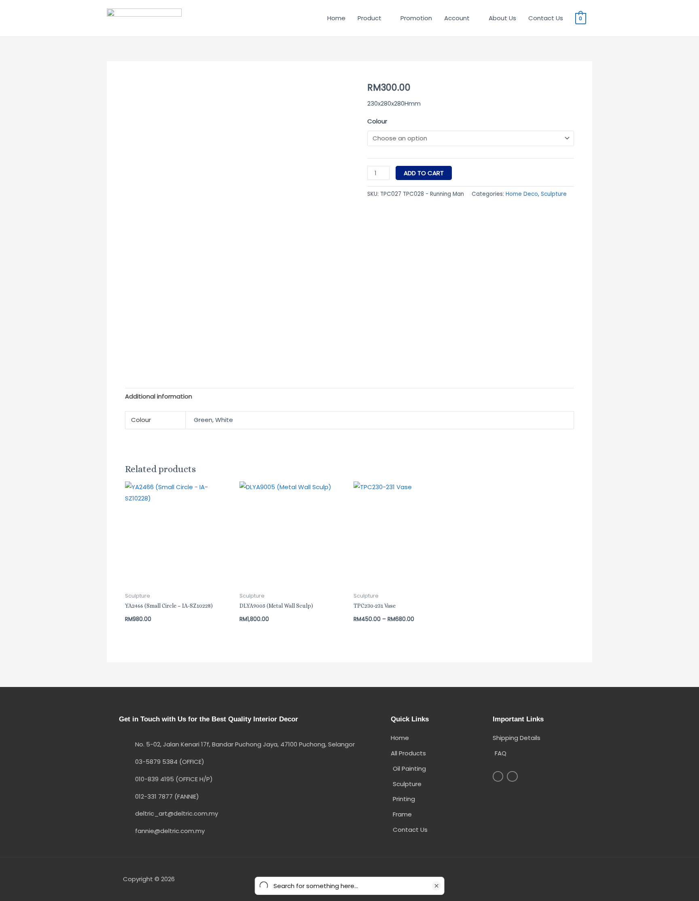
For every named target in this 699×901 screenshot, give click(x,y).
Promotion (416, 18)
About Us (502, 18)
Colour (377, 121)
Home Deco (522, 194)
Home (336, 18)
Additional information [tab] (158, 396)
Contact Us (545, 18)
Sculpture (554, 194)
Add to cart (424, 173)
